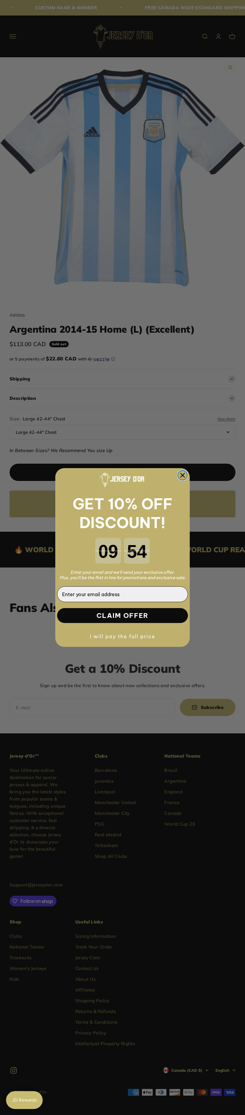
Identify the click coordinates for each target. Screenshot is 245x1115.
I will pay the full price (122, 636)
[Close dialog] (182, 475)
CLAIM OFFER (122, 615)
